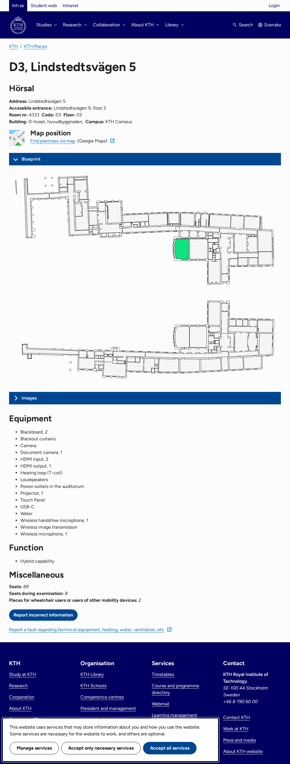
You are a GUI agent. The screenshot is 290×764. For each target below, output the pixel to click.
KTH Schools (93, 685)
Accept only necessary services (101, 748)
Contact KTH (236, 717)
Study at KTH (22, 674)
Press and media (239, 740)
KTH (13, 46)
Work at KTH (235, 728)
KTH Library (92, 674)
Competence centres (102, 697)
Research (18, 685)
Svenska (272, 24)
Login (274, 5)
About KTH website (243, 751)
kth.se (18, 5)
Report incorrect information (43, 615)
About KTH (20, 708)
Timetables (163, 674)
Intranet (70, 5)
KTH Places (35, 46)
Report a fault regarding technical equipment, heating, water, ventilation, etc (86, 629)
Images (29, 398)
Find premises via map (52, 141)
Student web (44, 5)
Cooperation (21, 697)
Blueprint (31, 159)
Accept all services (169, 748)
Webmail (160, 704)
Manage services (34, 748)
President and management (108, 708)
